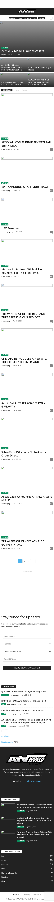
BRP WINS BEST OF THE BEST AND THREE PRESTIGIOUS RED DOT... (23, 315)
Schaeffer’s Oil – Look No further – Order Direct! (23, 453)
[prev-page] (2, 730)
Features (21, 811)
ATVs (35, 18)
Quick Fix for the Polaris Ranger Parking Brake (23, 691)
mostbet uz (5, 736)
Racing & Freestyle (9, 873)
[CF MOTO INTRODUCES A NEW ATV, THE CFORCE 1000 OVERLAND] (27, 342)
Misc (3, 704)
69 (51, 504)
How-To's (5, 695)
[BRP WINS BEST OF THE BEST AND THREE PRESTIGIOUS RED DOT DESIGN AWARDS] (27, 297)
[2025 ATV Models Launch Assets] (27, 39)
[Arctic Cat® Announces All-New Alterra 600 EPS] (27, 480)
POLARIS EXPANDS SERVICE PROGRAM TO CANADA (13, 83)
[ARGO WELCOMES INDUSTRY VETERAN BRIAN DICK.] (27, 116)
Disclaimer (17, 895)
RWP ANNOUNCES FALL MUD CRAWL (25, 187)
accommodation (15, 18)
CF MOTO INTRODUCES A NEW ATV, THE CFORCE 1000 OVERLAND (24, 360)
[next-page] (6, 730)
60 (51, 548)
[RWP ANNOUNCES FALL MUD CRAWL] (27, 170)
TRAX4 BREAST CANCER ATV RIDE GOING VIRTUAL (22, 542)
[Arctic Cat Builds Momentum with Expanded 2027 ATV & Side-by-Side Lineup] (8, 822)
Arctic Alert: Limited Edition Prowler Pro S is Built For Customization (11, 67)
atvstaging (5, 149)
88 (51, 276)
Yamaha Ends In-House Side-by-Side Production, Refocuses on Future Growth (34, 835)
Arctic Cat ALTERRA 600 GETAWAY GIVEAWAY (23, 404)
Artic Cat (21, 827)
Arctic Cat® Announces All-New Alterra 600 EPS (26, 498)
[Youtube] (32, 786)
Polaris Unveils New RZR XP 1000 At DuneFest (22, 710)
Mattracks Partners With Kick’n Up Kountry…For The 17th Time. (23, 271)
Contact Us (37, 895)
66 (51, 410)
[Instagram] (27, 786)
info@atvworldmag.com (32, 781)
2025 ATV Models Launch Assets (22, 51)
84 (51, 191)
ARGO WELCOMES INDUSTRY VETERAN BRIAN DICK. (26, 144)
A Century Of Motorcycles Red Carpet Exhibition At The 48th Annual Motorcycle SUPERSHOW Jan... (26, 721)
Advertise (27, 18)
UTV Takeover (10, 228)
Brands (41, 18)
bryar (3, 54)
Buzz (4, 714)
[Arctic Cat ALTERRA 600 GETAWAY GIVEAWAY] (27, 386)
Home (17, 90)
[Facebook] (22, 786)
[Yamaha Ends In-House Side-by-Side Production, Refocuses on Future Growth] (8, 836)
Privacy (27, 895)
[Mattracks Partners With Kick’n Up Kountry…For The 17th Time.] (27, 253)
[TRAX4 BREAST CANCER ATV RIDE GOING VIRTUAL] (27, 524)
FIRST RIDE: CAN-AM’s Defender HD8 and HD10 (23, 701)
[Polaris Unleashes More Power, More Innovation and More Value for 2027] (8, 808)
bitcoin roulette (7, 742)
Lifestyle (5, 48)
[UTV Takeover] (27, 211)
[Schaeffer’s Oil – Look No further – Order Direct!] (27, 433)
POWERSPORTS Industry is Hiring (39, 68)
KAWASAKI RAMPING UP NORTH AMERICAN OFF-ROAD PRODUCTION (38, 82)
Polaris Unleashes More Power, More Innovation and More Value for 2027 (34, 806)
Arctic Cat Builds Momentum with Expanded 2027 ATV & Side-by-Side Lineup (34, 821)
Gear (3, 881)
